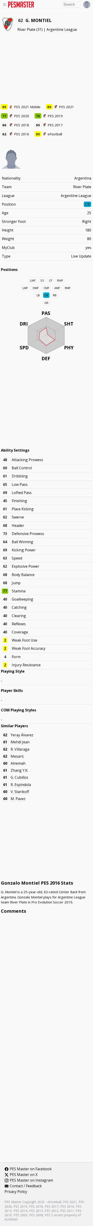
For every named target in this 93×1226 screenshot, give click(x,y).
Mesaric (17, 756)
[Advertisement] (46, 68)
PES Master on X (23, 1174)
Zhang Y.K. (19, 770)
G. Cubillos (19, 777)
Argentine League (61, 29)
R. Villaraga (20, 749)
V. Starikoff (20, 791)
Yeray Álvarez (22, 734)
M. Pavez (18, 798)
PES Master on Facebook (31, 1169)
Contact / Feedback (26, 1186)
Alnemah (18, 763)
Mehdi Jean (20, 741)
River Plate (26, 29)
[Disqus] (46, 978)
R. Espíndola (21, 784)
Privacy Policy (16, 1192)
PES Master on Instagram (31, 1180)
